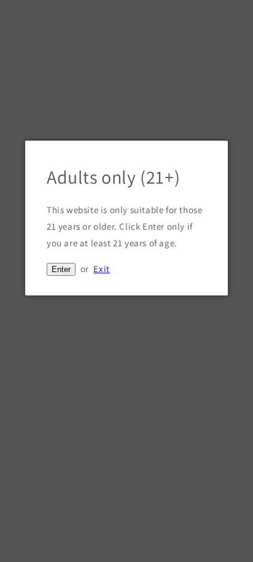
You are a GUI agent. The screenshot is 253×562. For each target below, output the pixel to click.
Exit (101, 269)
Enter (61, 269)
